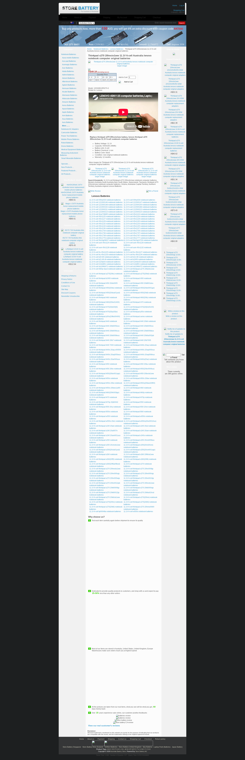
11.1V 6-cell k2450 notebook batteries (138, 259)
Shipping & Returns (68, 276)
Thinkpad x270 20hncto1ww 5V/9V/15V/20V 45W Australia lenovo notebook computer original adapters (173, 202)
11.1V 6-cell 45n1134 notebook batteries (104, 226)
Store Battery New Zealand (92, 747)
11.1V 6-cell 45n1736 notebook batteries (105, 233)
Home (174, 6)
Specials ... (65, 164)
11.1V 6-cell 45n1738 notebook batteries (105, 236)
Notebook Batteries (101, 49)
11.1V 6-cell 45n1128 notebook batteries (139, 219)
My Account (122, 17)
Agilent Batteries (68, 85)
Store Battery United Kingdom (130, 747)
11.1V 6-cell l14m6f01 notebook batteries (105, 264)
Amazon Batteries (68, 102)
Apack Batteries (67, 109)
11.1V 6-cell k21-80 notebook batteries (138, 257)
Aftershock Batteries (69, 82)
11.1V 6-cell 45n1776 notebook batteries (105, 238)
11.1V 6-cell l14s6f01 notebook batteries (139, 264)
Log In (181, 6)
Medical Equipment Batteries (72, 150)
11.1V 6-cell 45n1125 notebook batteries (104, 217)
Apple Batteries (67, 112)
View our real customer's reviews (104, 725)
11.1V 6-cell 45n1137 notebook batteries (139, 228)
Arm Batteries (66, 116)
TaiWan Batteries (110, 747)
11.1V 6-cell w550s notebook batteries (138, 511)
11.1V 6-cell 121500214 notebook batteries (140, 212)
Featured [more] (70, 225)
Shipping (106, 17)
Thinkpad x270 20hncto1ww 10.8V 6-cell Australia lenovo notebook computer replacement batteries (173, 146)
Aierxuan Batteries (68, 88)
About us (78, 17)
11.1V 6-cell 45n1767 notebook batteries (139, 236)
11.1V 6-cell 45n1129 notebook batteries (104, 221)
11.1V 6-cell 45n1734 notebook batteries (105, 231)
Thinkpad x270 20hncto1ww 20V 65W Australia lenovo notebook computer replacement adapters (173, 115)
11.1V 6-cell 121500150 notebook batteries (140, 205)
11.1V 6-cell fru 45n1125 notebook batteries (106, 252)
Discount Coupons (68, 293)
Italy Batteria (147, 747)
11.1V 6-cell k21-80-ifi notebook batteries (105, 259)
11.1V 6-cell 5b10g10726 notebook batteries (141, 240)
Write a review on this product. (174, 317)
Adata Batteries (67, 71)
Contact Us (65, 286)
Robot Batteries (67, 143)
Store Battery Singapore (72, 747)
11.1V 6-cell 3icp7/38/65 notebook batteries (106, 214)
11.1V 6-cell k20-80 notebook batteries (104, 257)
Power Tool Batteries (69, 136)
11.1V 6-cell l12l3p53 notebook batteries (104, 262)
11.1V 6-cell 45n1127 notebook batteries (104, 219)
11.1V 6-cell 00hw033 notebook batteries (105, 200)
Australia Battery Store (118, 751)
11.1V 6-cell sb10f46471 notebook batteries (106, 266)
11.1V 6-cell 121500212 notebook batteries (140, 209)
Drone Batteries (67, 146)
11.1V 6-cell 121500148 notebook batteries (105, 205)
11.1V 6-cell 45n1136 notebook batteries (104, 228)
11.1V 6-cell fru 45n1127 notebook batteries (140, 252)
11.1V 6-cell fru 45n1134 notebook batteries (140, 255)
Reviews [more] (173, 306)
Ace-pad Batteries (68, 61)
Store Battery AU (141, 751)
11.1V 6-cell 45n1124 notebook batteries (139, 214)
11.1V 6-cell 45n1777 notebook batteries (139, 238)
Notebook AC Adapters (70, 129)
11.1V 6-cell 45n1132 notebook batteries (104, 224)
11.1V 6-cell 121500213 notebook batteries (105, 212)
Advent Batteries (68, 78)
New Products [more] (73, 180)
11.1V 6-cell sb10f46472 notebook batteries (140, 266)
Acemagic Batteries (69, 65)
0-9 (149, 749)
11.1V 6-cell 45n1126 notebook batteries (139, 217)
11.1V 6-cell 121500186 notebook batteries (140, 207)
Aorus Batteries (67, 105)
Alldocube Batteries (69, 99)
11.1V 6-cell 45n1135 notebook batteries (139, 226)
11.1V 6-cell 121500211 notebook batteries (105, 209)
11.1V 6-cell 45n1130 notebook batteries (139, 221)
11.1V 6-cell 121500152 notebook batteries (105, 207)
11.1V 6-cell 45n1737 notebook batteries (139, 233)
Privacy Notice (66, 279)
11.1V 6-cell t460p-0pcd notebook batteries (105, 269)
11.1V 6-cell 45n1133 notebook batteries (139, 224)
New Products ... (67, 167)
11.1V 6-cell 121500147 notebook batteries (140, 202)
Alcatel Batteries (68, 92)
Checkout (157, 17)
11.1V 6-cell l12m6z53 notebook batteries (140, 262)
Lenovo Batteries (116, 49)
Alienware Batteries (69, 95)
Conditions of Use (68, 283)
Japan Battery (177, 747)
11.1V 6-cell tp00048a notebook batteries (105, 511)
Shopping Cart (178, 10)
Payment (92, 17)
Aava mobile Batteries (70, 58)
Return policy (160, 739)
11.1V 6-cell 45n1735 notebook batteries (139, 231)
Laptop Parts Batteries (162, 747)
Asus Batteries (67, 119)
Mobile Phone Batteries (70, 139)
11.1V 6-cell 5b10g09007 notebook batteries (106, 240)
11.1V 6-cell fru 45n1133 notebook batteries (106, 255)
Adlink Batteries (67, 75)
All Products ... (66, 174)
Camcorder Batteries (69, 133)
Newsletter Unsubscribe (70, 296)
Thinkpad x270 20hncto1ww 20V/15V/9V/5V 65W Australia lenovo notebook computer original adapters (173, 84)
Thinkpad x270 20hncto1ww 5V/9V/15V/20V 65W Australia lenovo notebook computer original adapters (173, 233)
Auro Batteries (67, 122)
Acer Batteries (67, 68)
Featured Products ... (69, 171)
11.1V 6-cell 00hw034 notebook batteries (139, 200)
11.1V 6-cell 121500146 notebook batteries (105, 202)
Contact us (122, 739)
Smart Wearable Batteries (71, 158)
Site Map (64, 289)
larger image (100, 177)
